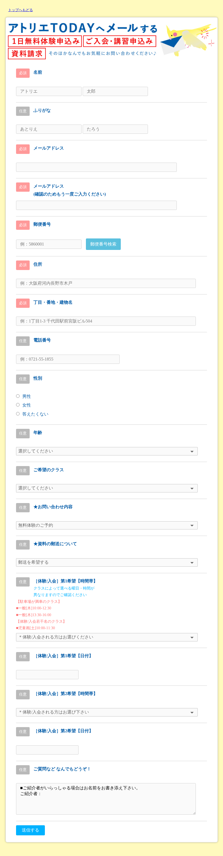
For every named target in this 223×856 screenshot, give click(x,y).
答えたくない (35, 414)
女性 (26, 405)
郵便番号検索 (103, 244)
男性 (26, 396)
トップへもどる (20, 10)
